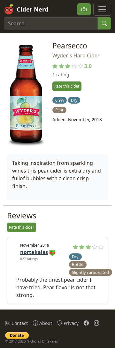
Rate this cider (67, 86)
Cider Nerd (33, 9)
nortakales (34, 252)
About (45, 323)
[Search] (104, 23)
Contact (19, 323)
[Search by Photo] (84, 9)
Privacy (70, 323)
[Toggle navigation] (102, 9)
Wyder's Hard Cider (76, 55)
